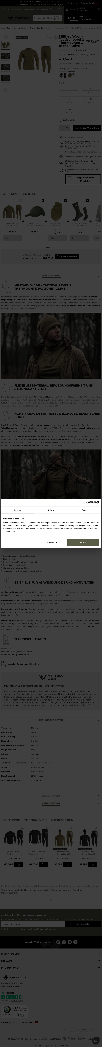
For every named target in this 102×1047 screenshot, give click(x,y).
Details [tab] (51, 510)
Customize (49, 542)
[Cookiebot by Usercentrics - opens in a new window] (88, 502)
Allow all (83, 542)
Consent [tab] (17, 510)
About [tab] (84, 510)
